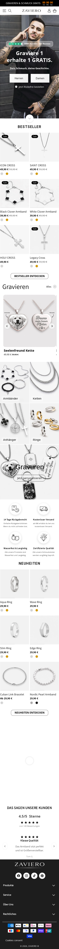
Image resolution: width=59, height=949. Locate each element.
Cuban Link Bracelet (12, 694)
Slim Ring (5, 648)
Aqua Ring (6, 602)
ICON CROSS (7, 165)
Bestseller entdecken (29, 276)
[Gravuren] (29, 472)
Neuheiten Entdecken (30, 712)
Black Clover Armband (13, 211)
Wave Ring (36, 602)
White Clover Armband (43, 211)
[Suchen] (10, 10)
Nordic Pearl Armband (43, 694)
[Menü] (4, 10)
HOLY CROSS (7, 257)
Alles (48, 286)
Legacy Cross (37, 257)
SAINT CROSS (38, 165)
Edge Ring (36, 648)
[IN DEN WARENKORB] (26, 573)
